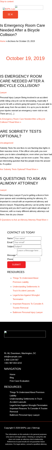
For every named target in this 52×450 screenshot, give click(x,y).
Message (12, 255)
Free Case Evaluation (19, 381)
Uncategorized (6, 143)
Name (10, 238)
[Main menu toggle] (10, 15)
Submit (16, 265)
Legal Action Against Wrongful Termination (28, 405)
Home (3, 41)
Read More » (19, 169)
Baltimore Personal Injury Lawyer (28, 312)
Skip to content (6, 1)
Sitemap (36, 428)
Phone (10, 259)
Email (10, 242)
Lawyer (3, 92)
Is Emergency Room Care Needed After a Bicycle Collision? (22, 81)
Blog (12, 378)
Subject (10, 246)
